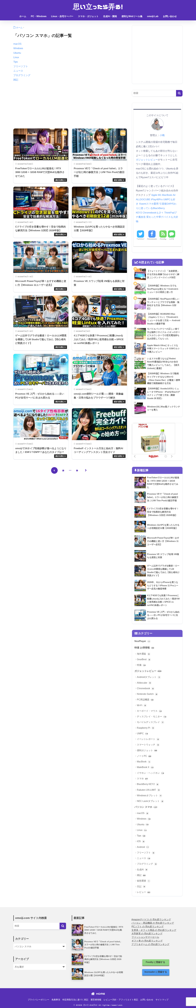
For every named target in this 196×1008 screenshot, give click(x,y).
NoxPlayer (142, 641)
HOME (100, 993)
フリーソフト (20, 66)
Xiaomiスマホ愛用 (149, 203)
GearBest (143, 659)
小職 (162, 135)
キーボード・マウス (149, 711)
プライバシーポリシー (38, 1000)
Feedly (163, 239)
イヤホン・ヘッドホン (150, 773)
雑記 (15, 79)
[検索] (179, 93)
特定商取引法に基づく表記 (75, 1000)
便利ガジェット (147, 750)
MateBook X (145, 767)
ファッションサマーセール (145, 937)
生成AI (142, 869)
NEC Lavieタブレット (150, 801)
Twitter (140, 239)
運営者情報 (96, 1000)
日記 (141, 886)
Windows (18, 48)
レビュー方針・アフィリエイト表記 (121, 1000)
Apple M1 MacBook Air (163, 195)
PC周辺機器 (145, 699)
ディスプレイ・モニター (151, 716)
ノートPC (144, 756)
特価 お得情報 (144, 647)
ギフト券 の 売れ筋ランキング (147, 941)
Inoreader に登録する (155, 972)
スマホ (142, 778)
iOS (140, 841)
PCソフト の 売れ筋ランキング (148, 926)
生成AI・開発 (110, 16)
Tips (15, 61)
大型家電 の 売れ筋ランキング (146, 933)
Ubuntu (17, 53)
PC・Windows (38, 16)
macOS (17, 43)
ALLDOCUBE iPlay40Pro (149, 199)
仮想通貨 (143, 881)
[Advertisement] (70, 105)
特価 (141, 665)
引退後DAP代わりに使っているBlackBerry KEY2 (156, 208)
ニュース (18, 70)
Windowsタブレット (149, 795)
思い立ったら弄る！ (98, 6)
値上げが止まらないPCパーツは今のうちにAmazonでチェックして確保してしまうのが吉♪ (98, 24)
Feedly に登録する (156, 962)
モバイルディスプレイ (150, 722)
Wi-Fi (141, 705)
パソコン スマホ (145, 807)
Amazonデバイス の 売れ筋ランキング (151, 919)
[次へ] (86, 470)
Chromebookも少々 (153, 212)
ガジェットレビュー (147, 159)
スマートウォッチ (148, 744)
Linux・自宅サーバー (62, 16)
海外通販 (143, 654)
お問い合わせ (170, 16)
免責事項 (56, 1000)
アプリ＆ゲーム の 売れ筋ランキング (150, 944)
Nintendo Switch (147, 694)
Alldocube (144, 683)
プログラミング (21, 75)
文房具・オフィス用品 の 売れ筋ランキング (153, 930)
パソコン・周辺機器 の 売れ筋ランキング (152, 923)
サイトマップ (162, 1000)
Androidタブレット (148, 677)
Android (143, 847)
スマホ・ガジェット (88, 16)
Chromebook (145, 688)
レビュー (143, 892)
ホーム (22, 16)
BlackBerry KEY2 (147, 784)
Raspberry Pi (145, 728)
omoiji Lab (152, 16)
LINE (171, 239)
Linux (16, 57)
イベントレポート (148, 739)
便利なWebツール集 (132, 16)
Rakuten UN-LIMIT (148, 790)
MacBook (143, 761)
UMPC (142, 733)
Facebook (152, 239)
